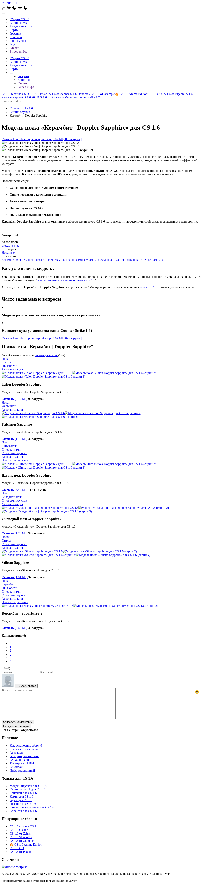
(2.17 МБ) (15, 399)
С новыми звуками (86, 259)
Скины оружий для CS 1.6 (27, 789)
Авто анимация (117, 259)
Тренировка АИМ (22, 763)
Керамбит (11, 259)
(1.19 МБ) (15, 439)
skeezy (11, 245)
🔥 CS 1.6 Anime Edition (131, 94)
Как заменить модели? (25, 749)
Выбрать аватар (26, 685)
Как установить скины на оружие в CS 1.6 (66, 280)
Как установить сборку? (26, 745)
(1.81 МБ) (15, 577)
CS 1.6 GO (154, 94)
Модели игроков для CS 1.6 (28, 786)
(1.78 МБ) (15, 533)
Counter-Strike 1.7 (88, 97)
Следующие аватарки (16, 726)
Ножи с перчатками (148, 259)
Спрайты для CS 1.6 (23, 811)
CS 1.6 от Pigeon (173, 94)
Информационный (22, 770)
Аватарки (16, 752)
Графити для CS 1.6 (23, 803)
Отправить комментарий (17, 721)
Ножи (9, 252)
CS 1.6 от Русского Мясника (57, 97)
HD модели (31, 259)
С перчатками (56, 259)
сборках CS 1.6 (150, 287)
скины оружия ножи (46, 355)
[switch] (3, 8)
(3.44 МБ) (15, 489)
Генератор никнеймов (24, 756)
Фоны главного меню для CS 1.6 (32, 807)
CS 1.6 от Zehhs (57, 94)
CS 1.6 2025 (30, 97)
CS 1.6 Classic (37, 94)
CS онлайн (17, 767)
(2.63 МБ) (15, 628)
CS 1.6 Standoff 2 (79, 94)
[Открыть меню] (3, 13)
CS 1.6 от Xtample (103, 94)
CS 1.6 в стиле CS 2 (15, 94)
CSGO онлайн (19, 759)
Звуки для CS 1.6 (21, 800)
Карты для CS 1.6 (21, 796)
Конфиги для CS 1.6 (23, 793)
